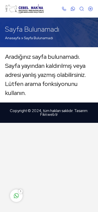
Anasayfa (12, 38)
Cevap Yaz (48, 176)
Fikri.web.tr (49, 114)
